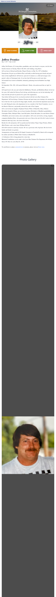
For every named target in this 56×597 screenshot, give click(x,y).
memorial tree (19, 147)
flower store (41, 147)
